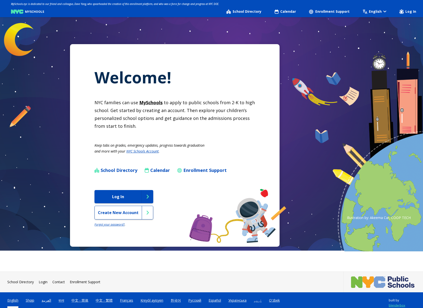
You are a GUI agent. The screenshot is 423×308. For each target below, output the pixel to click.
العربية (46, 300)
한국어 (176, 300)
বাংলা (61, 300)
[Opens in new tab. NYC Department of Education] (383, 282)
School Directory (20, 282)
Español (215, 300)
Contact (58, 282)
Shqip (30, 300)
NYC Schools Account (142, 151)
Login (43, 282)
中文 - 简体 (79, 300)
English (12, 300)
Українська (237, 300)
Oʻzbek (274, 300)
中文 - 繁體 (104, 300)
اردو (258, 300)
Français (126, 300)
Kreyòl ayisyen (152, 300)
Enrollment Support (85, 282)
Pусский (194, 300)
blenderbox (397, 305)
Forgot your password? (109, 224)
